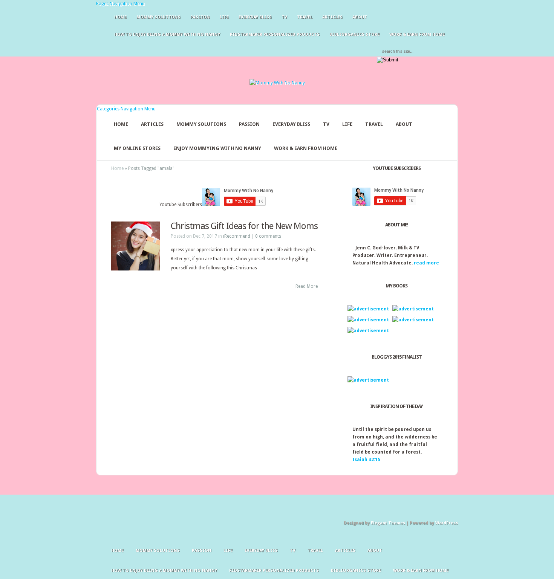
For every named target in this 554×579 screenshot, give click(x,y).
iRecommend (236, 236)
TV (284, 17)
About (359, 17)
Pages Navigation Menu (120, 3)
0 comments (268, 236)
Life (224, 17)
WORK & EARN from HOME (417, 34)
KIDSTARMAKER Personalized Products (275, 34)
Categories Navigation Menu (126, 109)
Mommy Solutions (158, 17)
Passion (200, 17)
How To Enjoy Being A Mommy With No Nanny (167, 34)
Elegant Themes (388, 523)
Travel (304, 17)
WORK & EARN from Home (305, 148)
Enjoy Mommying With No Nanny (217, 148)
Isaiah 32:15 (366, 459)
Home (120, 17)
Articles (332, 17)
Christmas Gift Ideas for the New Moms (244, 226)
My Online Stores (137, 148)
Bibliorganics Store (354, 34)
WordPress (446, 523)
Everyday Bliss (255, 17)
